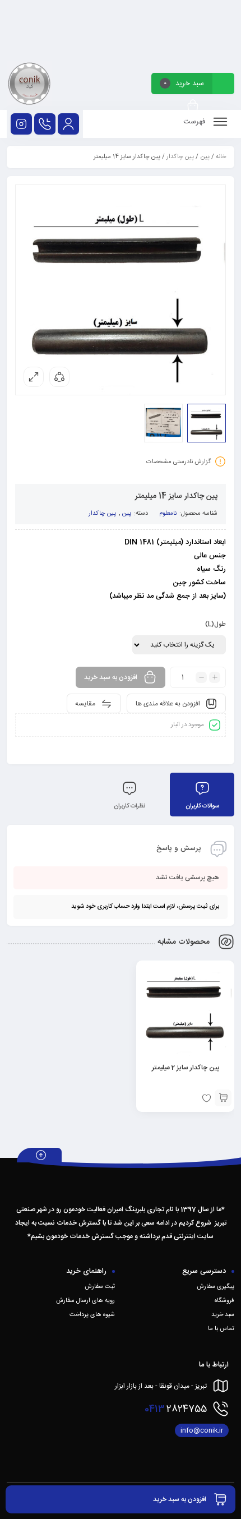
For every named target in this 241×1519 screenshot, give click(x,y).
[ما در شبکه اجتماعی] (21, 124)
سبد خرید (222, 1315)
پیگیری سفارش (215, 1287)
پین (205, 157)
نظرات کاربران (129, 806)
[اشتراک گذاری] (59, 377)
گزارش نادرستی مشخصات (178, 462)
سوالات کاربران (202, 806)
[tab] (202, 794)
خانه (221, 157)
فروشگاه (224, 1301)
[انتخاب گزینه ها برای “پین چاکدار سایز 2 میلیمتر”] (223, 1097)
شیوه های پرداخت (92, 1315)
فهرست (195, 122)
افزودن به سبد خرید (110, 677)
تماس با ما (221, 1329)
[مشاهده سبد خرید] (192, 106)
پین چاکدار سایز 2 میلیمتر (185, 1067)
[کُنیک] (29, 85)
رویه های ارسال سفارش (85, 1301)
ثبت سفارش (100, 1287)
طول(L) (215, 625)
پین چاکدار (180, 157)
